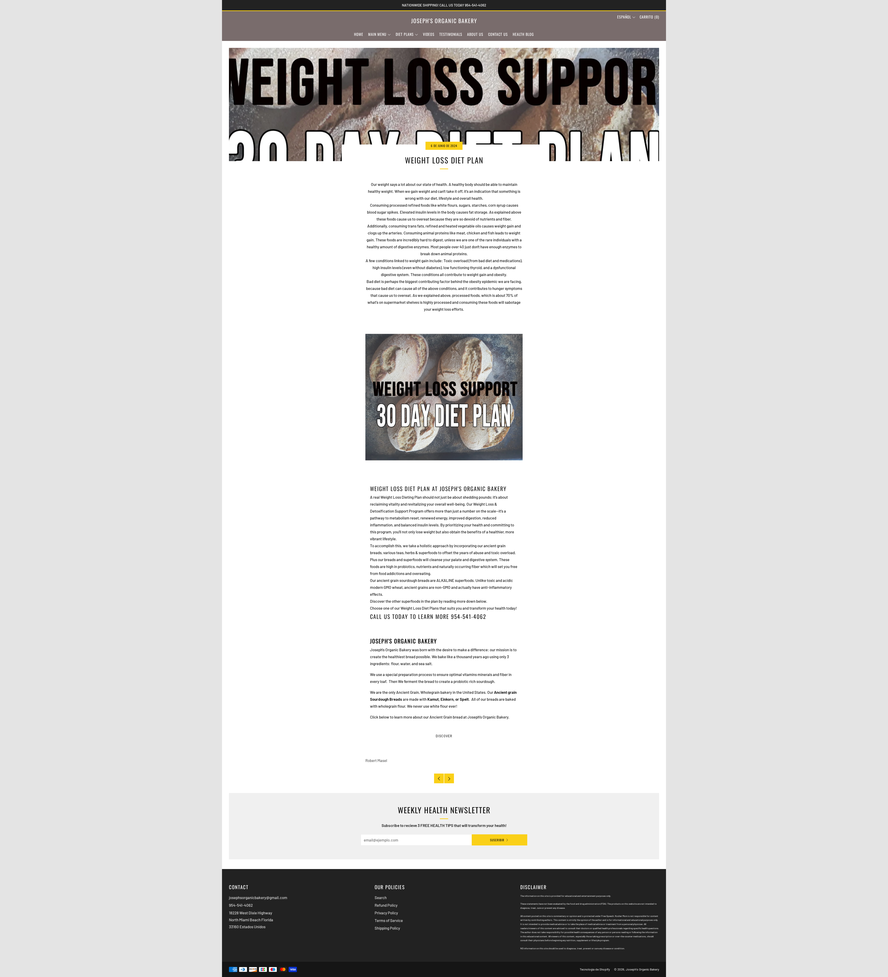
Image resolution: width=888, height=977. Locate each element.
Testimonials (450, 34)
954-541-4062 (241, 905)
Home (358, 34)
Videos (429, 34)
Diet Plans (405, 34)
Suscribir (497, 840)
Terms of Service (389, 920)
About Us (475, 34)
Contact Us (498, 34)
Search (381, 897)
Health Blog (523, 34)
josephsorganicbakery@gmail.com (258, 897)
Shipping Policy (387, 928)
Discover (444, 736)
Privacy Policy (386, 912)
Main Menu (377, 34)
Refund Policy (386, 905)
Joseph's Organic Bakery (444, 20)
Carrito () (649, 17)
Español (624, 17)
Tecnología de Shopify (595, 969)
